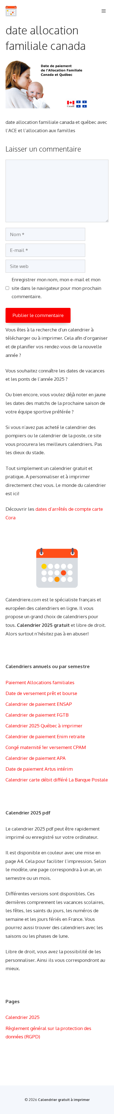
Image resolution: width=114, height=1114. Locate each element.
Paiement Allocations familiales (40, 682)
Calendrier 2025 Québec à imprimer (44, 726)
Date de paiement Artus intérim (39, 769)
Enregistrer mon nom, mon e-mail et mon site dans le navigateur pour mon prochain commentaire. (56, 288)
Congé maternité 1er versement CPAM (46, 747)
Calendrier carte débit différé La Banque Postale (57, 780)
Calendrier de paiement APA (36, 758)
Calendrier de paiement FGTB (37, 715)
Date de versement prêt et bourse (41, 693)
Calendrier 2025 (23, 1017)
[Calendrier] (11, 11)
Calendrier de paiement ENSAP (39, 704)
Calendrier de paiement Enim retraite (45, 736)
